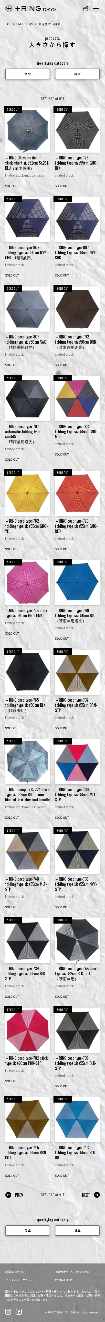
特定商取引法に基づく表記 (72, 1272)
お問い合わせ (64, 1280)
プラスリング (30, 8)
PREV (19, 1195)
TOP (8, 24)
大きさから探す (49, 24)
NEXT (86, 1195)
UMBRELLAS (24, 24)
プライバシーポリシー (19, 1280)
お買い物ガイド (15, 1272)
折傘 (77, 74)
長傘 (27, 74)
